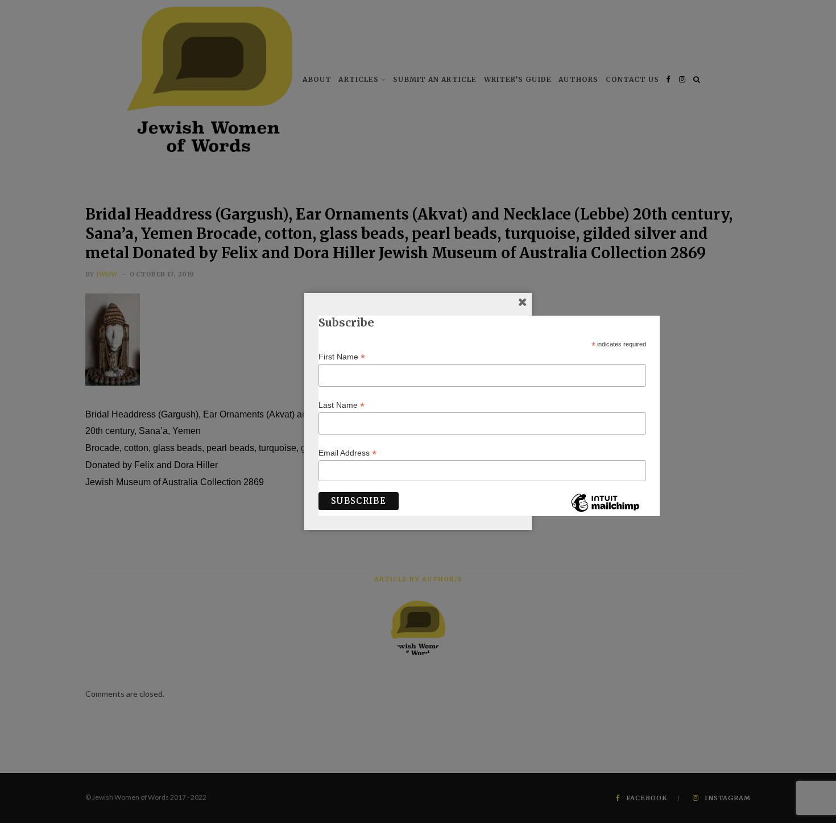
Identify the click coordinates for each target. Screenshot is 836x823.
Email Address (347, 453)
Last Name (341, 405)
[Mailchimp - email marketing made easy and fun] (605, 511)
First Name (341, 356)
